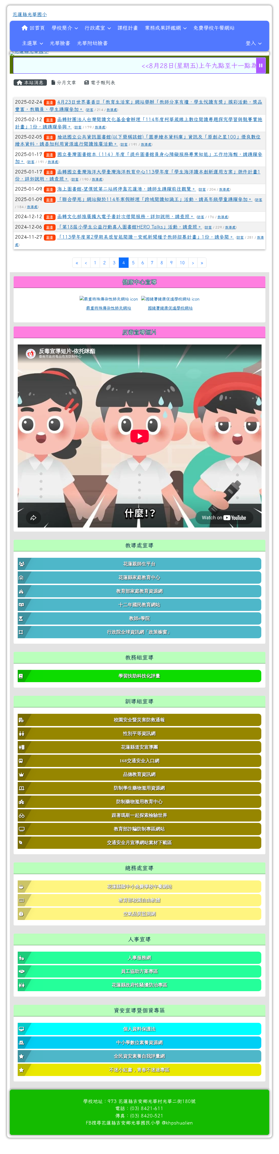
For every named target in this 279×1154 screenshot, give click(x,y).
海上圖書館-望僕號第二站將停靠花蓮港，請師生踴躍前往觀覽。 (126, 189)
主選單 (29, 43)
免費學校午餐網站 (214, 27)
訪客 (89, 110)
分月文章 (65, 82)
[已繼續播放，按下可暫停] (261, 65)
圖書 (49, 102)
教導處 (112, 110)
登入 (250, 43)
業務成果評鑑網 (163, 27)
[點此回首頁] (139, 53)
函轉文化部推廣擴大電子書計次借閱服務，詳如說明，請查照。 (126, 216)
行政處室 (94, 27)
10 (182, 262)
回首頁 (37, 27)
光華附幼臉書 (92, 43)
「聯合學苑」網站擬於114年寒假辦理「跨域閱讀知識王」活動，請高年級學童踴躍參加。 (155, 199)
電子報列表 (102, 82)
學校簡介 (61, 27)
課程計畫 (127, 27)
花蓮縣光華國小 (30, 14)
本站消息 (33, 82)
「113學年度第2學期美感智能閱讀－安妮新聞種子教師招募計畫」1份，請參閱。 (145, 237)
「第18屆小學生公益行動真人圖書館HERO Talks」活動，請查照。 (129, 226)
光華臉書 (60, 43)
